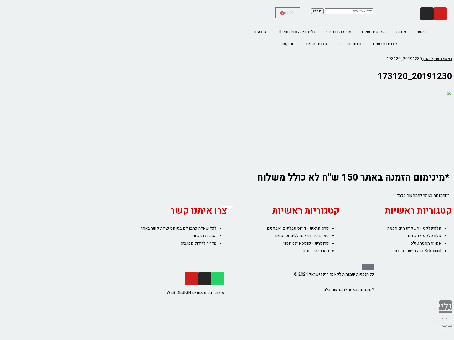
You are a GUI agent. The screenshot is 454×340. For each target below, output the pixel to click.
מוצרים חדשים (385, 44)
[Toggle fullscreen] (439, 318)
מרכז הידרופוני (338, 32)
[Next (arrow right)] (444, 326)
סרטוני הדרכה (350, 44)
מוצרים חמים (317, 44)
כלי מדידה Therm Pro (297, 32)
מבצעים (260, 32)
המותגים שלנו (374, 32)
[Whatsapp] (217, 278)
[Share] (444, 318)
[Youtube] (440, 13)
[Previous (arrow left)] (450, 326)
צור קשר (288, 44)
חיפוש (317, 11)
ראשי (421, 32)
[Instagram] (427, 13)
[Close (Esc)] (450, 318)
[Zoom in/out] (434, 318)
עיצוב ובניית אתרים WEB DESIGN (195, 293)
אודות (401, 32)
